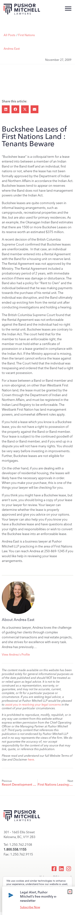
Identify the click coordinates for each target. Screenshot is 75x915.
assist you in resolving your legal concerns (33, 704)
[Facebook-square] (54, 868)
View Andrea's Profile (16, 654)
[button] (6, 109)
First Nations (26, 35)
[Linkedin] (61, 868)
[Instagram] (68, 868)
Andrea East (12, 48)
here (31, 759)
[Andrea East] (18, 597)
